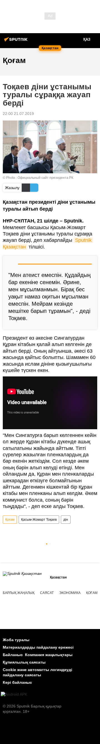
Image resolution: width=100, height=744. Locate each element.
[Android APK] (14, 694)
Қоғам (9, 520)
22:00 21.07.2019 (18, 113)
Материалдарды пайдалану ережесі (38, 647)
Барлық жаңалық (18, 593)
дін (65, 520)
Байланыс (13, 655)
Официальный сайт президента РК (45, 178)
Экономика (70, 593)
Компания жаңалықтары (48, 655)
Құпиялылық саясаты (24, 662)
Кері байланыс (17, 682)
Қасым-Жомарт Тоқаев (39, 520)
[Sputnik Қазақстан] (17, 41)
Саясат (47, 593)
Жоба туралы (16, 640)
